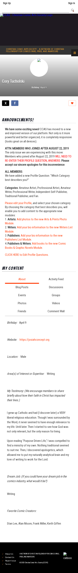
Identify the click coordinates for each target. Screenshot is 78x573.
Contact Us (9, 557)
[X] (5, 103)
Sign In (71, 3)
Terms (8, 564)
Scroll (68, 563)
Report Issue (10, 561)
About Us (9, 554)
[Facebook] (14, 103)
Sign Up (7, 3)
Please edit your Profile (18, 203)
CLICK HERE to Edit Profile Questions (26, 255)
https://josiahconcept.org (34, 339)
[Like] (72, 103)
